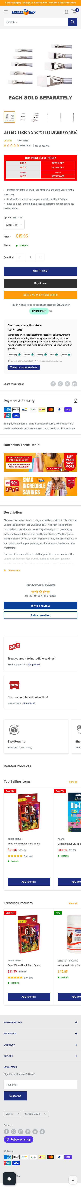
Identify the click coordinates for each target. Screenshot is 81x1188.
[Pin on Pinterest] (60, 383)
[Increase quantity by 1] (40, 257)
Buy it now (40, 283)
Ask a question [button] (40, 615)
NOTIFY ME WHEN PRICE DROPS (40, 294)
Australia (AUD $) (32, 1114)
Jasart (8, 140)
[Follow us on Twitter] (13, 1131)
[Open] (9, 1178)
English (9, 1114)
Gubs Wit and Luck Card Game (24, 843)
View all (73, 781)
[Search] (72, 22)
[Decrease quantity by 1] (20, 257)
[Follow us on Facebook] (6, 1131)
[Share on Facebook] (53, 383)
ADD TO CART (41, 271)
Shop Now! (34, 664)
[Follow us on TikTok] (42, 1131)
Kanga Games (14, 839)
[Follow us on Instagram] (20, 1131)
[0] (74, 11)
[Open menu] (6, 11)
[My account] (66, 12)
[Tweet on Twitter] (67, 383)
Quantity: (9, 257)
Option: (13, 217)
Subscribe (15, 1095)
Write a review (40, 605)
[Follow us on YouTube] (35, 1131)
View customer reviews (23, 367)
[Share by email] (74, 383)
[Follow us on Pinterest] (28, 1131)
